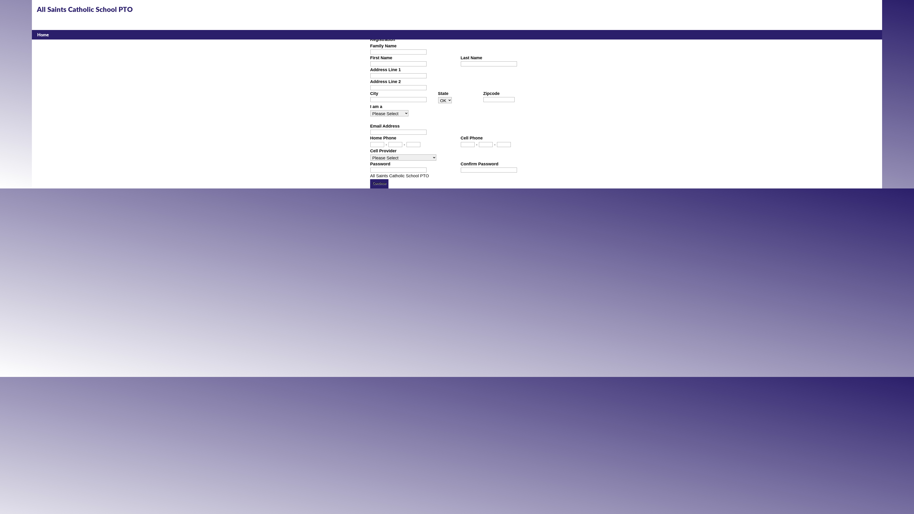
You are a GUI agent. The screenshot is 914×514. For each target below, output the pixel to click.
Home (43, 35)
